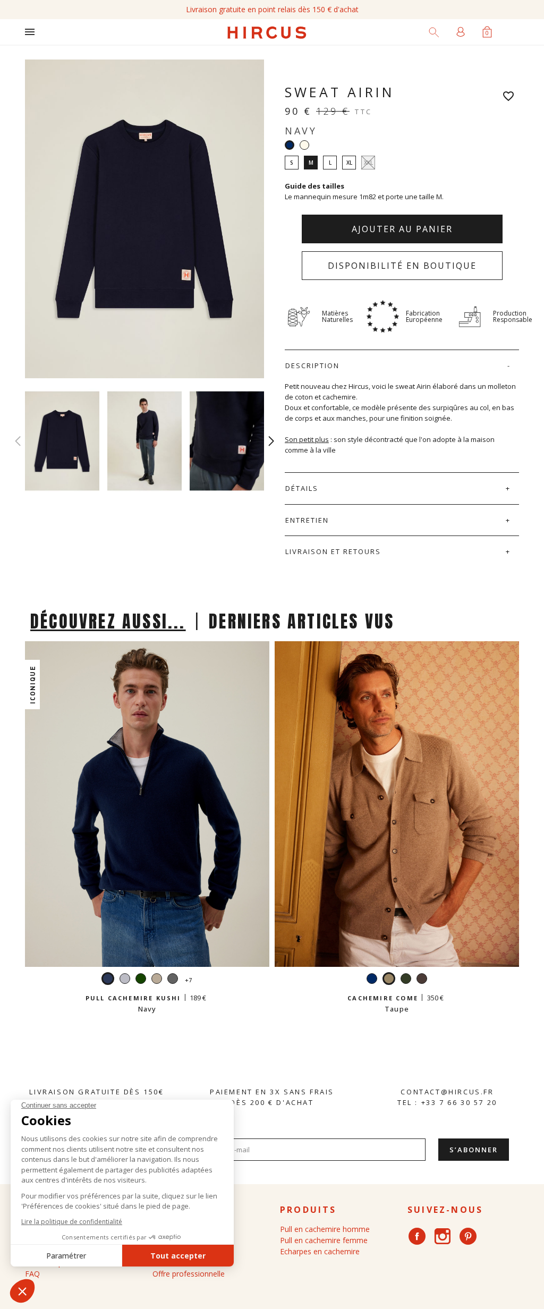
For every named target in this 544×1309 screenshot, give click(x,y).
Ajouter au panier (402, 229)
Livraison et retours (333, 551)
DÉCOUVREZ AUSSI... (108, 621)
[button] (271, 441)
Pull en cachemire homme (325, 1229)
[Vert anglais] (140, 980)
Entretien (307, 520)
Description (312, 365)
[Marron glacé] (421, 980)
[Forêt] (406, 980)
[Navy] (372, 980)
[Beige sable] (156, 980)
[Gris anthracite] (172, 980)
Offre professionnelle (188, 1274)
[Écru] (304, 145)
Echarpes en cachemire (320, 1251)
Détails (301, 488)
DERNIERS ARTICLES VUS (301, 621)
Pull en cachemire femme (324, 1240)
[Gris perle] (125, 980)
